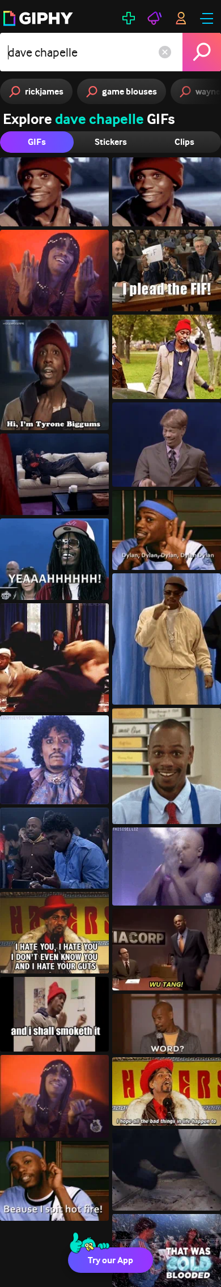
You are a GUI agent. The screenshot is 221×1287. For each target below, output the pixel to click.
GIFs (37, 141)
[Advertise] (154, 18)
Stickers (111, 141)
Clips (184, 141)
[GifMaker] (128, 18)
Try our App (110, 1260)
